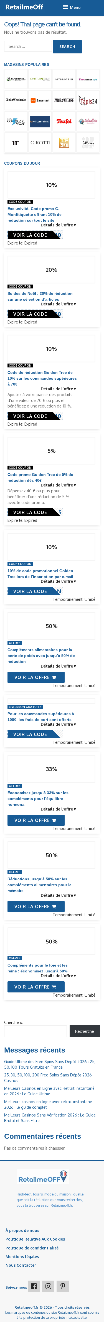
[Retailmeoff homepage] (24, 7)
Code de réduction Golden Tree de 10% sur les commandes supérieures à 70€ (42, 378)
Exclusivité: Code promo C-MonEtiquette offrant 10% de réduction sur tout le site (34, 214)
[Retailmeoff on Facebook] (34, 1286)
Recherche (84, 1031)
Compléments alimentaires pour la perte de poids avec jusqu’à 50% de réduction (41, 656)
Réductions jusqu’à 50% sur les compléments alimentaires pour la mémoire (39, 885)
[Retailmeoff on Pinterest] (63, 1286)
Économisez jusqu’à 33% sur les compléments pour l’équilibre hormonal (38, 799)
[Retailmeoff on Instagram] (48, 1286)
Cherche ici (14, 1022)
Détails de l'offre (57, 225)
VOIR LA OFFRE (32, 677)
